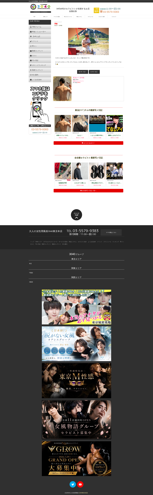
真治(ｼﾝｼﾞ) (63, 137)
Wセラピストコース (68, 16)
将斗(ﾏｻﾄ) (97, 185)
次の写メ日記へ (94, 71)
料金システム (79, 16)
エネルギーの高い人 (80, 183)
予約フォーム (35, 27)
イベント (34, 41)
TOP (34, 16)
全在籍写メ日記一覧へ (89, 190)
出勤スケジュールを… (62, 135)
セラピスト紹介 (102, 16)
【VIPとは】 (35, 37)
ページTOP (76, 214)
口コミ (33, 56)
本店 (30, 263)
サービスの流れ (57, 16)
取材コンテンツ (36, 70)
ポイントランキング (38, 65)
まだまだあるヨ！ (89, 143)
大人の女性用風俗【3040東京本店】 (38, 1)
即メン (33, 46)
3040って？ (45, 16)
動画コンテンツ (36, 51)
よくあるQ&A (36, 80)
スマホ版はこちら (111, 232)
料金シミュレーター (38, 32)
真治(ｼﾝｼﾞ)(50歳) (58, 25)
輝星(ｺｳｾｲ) (63, 185)
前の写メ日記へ (83, 71)
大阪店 (31, 282)
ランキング (114, 16)
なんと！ (80, 135)
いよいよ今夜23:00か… (97, 135)
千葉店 (31, 272)
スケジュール (90, 16)
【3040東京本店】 (83, 492)
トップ (32, 241)
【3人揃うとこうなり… (114, 183)
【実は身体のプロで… (97, 183)
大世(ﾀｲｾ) (80, 185)
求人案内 (34, 75)
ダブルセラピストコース (50, 241)
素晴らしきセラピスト (114, 135)
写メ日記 (34, 60)
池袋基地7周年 (63, 183)
